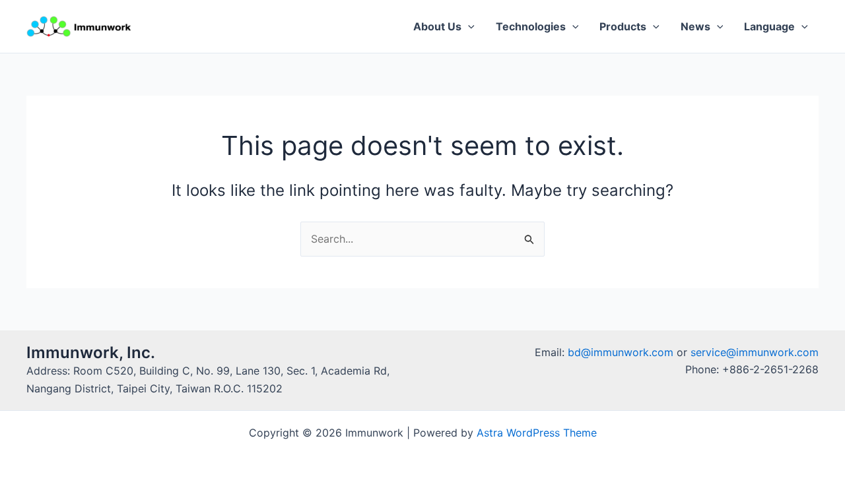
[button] (468, 26)
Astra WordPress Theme (537, 432)
